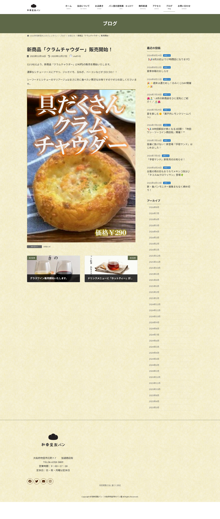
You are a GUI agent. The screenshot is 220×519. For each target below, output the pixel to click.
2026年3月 (154, 237)
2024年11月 (154, 310)
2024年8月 (154, 328)
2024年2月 (154, 365)
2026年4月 (154, 231)
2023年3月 (154, 407)
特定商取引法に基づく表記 (110, 485)
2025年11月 (154, 261)
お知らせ (47, 247)
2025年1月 (154, 298)
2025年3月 (154, 286)
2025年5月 (154, 274)
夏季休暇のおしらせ (158, 71)
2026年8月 (154, 207)
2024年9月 (154, 322)
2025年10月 (154, 268)
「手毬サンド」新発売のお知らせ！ (166, 159)
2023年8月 (154, 395)
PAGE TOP (212, 500)
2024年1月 (154, 371)
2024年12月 (154, 304)
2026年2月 (154, 243)
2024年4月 (154, 352)
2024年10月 (154, 316)
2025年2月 (154, 292)
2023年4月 (154, 401)
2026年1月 (154, 249)
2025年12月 (154, 255)
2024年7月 (154, 334)
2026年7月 (154, 213)
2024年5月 (154, 346)
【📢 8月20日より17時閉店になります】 (169, 59)
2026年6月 (154, 219)
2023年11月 (154, 383)
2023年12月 (154, 377)
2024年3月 (154, 359)
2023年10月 (154, 389)
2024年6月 (154, 340)
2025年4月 (154, 280)
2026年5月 (154, 225)
